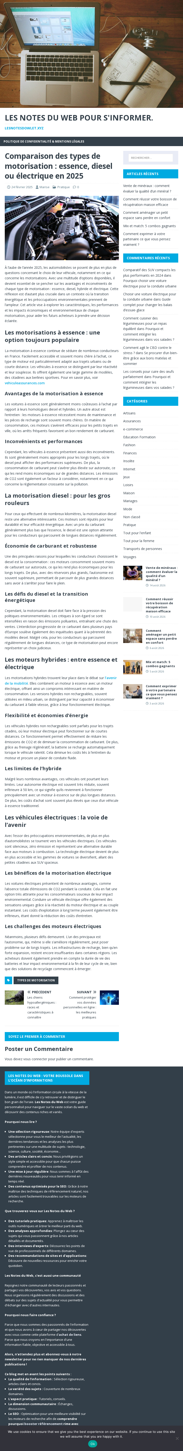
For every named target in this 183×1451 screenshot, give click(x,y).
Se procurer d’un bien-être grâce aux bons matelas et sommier (150, 358)
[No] (177, 1438)
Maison (129, 493)
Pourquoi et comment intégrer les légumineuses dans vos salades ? (148, 334)
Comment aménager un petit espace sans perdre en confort (161, 636)
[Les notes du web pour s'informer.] (91, 105)
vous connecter (35, 1059)
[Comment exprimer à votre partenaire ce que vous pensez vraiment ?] (132, 695)
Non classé (131, 517)
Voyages (129, 557)
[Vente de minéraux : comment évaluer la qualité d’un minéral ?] (132, 577)
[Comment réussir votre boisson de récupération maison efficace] (132, 608)
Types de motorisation (36, 980)
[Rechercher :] (150, 158)
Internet (129, 469)
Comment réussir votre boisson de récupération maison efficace (159, 605)
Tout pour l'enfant (137, 533)
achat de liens (70, 1334)
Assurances (132, 421)
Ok (93, 1444)
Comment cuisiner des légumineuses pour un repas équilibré (145, 323)
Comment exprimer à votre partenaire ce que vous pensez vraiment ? (146, 239)
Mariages (130, 501)
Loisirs (128, 485)
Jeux (126, 477)
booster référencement (43, 1424)
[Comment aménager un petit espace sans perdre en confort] (132, 640)
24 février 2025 (22, 187)
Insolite (128, 461)
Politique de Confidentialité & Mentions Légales (44, 141)
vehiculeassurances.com (25, 383)
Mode (127, 509)
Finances (130, 453)
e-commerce (133, 429)
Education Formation (139, 437)
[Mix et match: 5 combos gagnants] (132, 671)
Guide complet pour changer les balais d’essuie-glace (147, 304)
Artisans (129, 413)
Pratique (63, 187)
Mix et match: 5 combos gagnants (149, 226)
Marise (45, 187)
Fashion (129, 445)
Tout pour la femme (138, 541)
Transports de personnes (142, 548)
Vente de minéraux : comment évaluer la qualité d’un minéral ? (162, 574)
